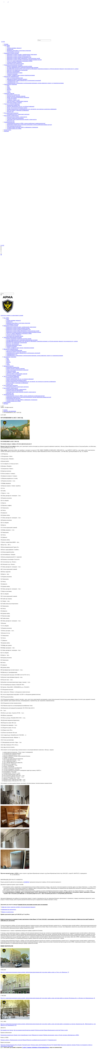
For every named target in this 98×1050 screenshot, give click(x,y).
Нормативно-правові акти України (9, 1035)
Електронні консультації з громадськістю (17, 116)
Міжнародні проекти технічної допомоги (17, 79)
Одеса (8, 90)
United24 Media (56, 1044)
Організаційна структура (13, 51)
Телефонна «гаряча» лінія (13, 100)
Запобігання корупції (9, 122)
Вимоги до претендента (7, 912)
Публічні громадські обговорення (15, 118)
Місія (8, 46)
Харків (8, 88)
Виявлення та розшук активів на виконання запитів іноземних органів (24, 59)
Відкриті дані (10, 111)
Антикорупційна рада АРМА (14, 128)
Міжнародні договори (37, 1035)
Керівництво (10, 49)
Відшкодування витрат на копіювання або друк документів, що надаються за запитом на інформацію (31, 109)
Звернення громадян (9, 93)
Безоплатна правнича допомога (68, 1044)
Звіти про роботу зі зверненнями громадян (17, 101)
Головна (6, 44)
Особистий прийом (12, 98)
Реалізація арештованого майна (14, 72)
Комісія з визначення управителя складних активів (19, 66)
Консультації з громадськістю (11, 115)
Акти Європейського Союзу (25, 1035)
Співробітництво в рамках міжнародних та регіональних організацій (24, 80)
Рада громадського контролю (11, 113)
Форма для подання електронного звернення (18, 97)
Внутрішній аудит (5, 1030)
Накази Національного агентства (52, 1030)
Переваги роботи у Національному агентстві (12, 1040)
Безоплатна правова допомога (14, 102)
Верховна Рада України (16, 1044)
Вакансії (25, 1040)
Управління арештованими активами (13, 64)
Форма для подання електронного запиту (17, 107)
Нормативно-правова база (13, 94)
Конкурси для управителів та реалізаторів (17, 70)
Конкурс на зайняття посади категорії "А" (37, 1040)
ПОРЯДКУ (26, 882)
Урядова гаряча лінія (36, 1044)
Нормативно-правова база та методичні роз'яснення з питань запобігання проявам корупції (29, 124)
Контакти (6, 131)
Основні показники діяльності (14, 62)
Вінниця (9, 89)
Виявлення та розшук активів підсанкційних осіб (19, 57)
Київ (8, 85)
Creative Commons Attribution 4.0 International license (35, 1047)
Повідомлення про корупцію (14, 126)
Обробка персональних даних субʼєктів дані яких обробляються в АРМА (61, 1035)
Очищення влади (52, 1040)
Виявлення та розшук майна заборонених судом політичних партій (23, 58)
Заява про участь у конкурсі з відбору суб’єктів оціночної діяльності (18, 907)
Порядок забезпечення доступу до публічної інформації (20, 106)
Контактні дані (10, 120)
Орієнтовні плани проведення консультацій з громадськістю (22, 119)
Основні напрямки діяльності (14, 48)
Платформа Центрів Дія (47, 1044)
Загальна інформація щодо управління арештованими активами (22, 67)
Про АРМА (7, 45)
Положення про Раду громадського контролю (18, 114)
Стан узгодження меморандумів (15, 77)
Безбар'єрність (7, 129)
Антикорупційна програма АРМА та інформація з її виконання (22, 127)
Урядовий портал (26, 1044)
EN (4, 41)
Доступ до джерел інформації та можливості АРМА (19, 61)
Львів (8, 87)
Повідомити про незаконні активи (15, 63)
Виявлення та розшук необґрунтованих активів (18, 55)
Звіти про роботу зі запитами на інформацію (18, 110)
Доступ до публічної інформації (12, 103)
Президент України (5, 1044)
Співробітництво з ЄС (12, 81)
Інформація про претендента (9, 909)
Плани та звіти (64, 1030)
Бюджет (11, 1030)
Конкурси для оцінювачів (13, 71)
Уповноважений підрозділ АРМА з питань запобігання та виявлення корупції (26, 123)
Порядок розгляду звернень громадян (16, 96)
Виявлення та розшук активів (11, 53)
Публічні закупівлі (39, 1030)
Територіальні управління (10, 84)
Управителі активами (12, 74)
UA (2, 41)
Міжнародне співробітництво (11, 76)
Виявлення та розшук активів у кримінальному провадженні (22, 54)
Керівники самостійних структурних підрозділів (19, 50)
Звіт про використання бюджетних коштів (24, 1030)
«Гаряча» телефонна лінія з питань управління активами (21, 75)
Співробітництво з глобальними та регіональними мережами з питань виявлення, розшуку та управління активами (35, 83)
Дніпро (9, 92)
